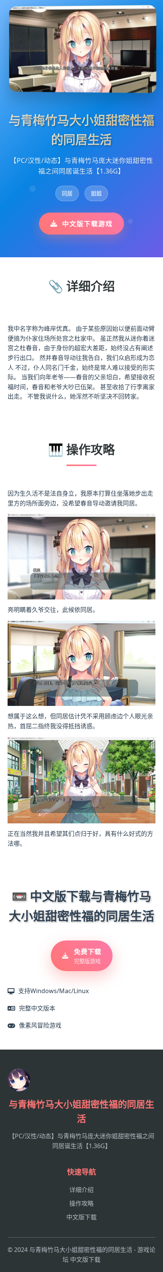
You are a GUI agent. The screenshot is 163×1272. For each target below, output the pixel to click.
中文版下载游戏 (87, 223)
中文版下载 (81, 1217)
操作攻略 (81, 1203)
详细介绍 (81, 1190)
